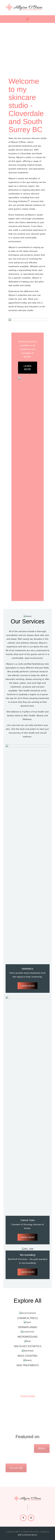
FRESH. (42, 1448)
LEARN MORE (28, 367)
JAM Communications (27, 1535)
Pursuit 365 (16, 1467)
